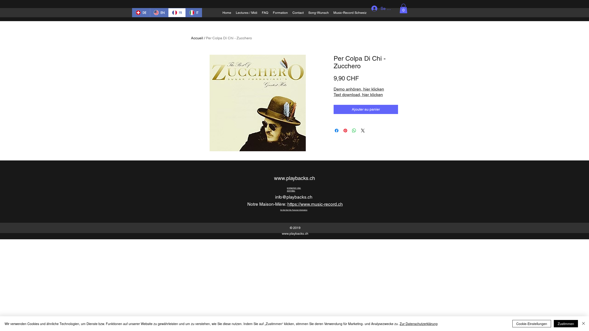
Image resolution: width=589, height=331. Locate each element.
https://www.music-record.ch (315, 204)
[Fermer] (583, 323)
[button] (403, 8)
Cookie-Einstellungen (531, 323)
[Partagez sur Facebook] (336, 130)
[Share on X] (363, 130)
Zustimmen (566, 323)
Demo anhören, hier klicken (359, 89)
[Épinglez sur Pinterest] (345, 130)
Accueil (197, 38)
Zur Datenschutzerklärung (419, 323)
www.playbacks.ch (294, 178)
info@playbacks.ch (293, 197)
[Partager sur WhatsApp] (354, 130)
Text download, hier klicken (358, 94)
